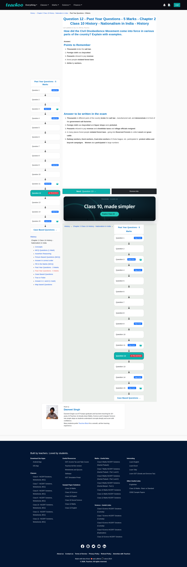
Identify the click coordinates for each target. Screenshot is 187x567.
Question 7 (36, 146)
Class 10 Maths (70, 488)
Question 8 (36, 156)
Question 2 (36, 99)
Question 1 (45, 90)
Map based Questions (43, 285)
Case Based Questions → (45, 230)
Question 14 (45, 212)
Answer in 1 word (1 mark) (45, 281)
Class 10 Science (71, 492)
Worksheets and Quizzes (73, 470)
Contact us (69, 554)
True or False (40, 278)
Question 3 (41, 109)
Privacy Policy (94, 554)
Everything (31, 5)
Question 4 (45, 118)
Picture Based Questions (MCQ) (47, 257)
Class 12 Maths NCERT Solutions (109, 498)
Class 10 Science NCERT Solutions (109, 537)
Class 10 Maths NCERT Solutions (109, 490)
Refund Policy (106, 554)
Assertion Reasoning (43, 254)
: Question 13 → (86, 191)
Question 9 (45, 165)
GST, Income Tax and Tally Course (77, 462)
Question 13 (36, 202)
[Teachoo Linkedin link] (104, 546)
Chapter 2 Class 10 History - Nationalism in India (52, 13)
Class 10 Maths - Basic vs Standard (141, 488)
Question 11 (41, 184)
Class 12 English (71, 508)
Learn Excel (133, 466)
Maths (54, 5)
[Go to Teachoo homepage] (14, 5)
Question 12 (45, 193)
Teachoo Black (84, 423)
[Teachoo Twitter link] (94, 546)
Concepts (38, 247)
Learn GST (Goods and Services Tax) (142, 473)
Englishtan (133, 484)
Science (65, 5)
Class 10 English (71, 496)
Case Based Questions (44, 274)
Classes (43, 5)
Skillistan (68, 473)
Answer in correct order (44, 260)
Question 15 (41, 221)
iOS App (36, 466)
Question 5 (36, 128)
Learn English (134, 462)
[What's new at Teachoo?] (164, 5)
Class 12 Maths (70, 504)
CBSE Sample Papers (137, 492)
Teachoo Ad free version (73, 466)
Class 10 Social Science (73, 500)
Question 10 (36, 174)
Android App (37, 462)
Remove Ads (134, 191)
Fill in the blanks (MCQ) (44, 264)
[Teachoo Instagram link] (88, 546)
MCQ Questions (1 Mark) (45, 250)
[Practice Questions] (169, 5)
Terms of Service (81, 554)
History (32, 13)
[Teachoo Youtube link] (99, 546)
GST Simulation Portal (73, 477)
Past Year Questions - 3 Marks (47, 267)
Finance (77, 5)
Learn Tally (133, 470)
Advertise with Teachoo (121, 554)
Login (177, 5)
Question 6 (36, 137)
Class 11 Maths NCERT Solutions (109, 494)
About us (60, 554)
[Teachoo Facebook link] (83, 546)
